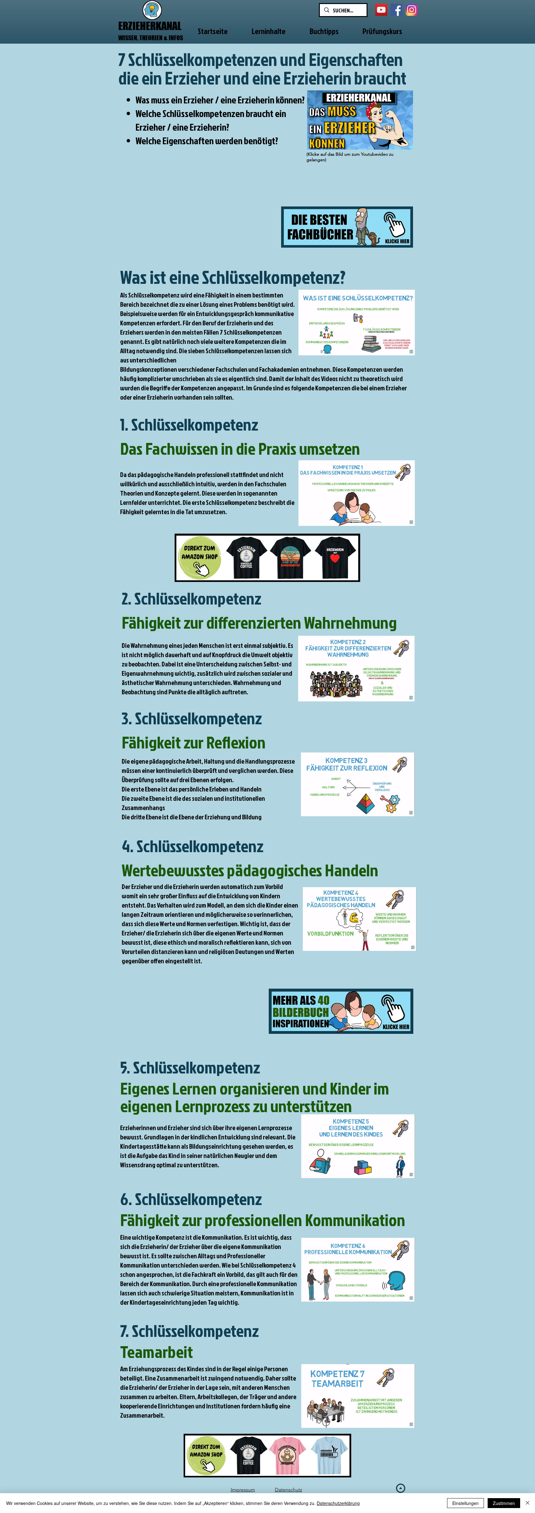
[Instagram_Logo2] (412, 10)
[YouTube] (381, 10)
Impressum (243, 1490)
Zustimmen (504, 1503)
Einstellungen (465, 1503)
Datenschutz (288, 1490)
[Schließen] (527, 1503)
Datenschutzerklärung (338, 1503)
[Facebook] (396, 10)
